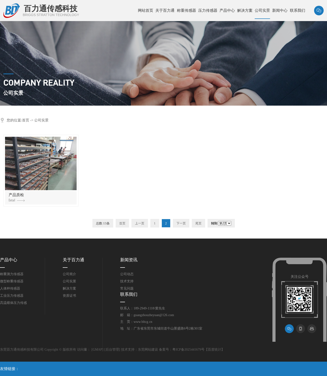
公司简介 (69, 274)
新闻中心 (280, 10)
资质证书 (69, 295)
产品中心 (227, 10)
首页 (25, 120)
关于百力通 (165, 10)
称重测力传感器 (11, 274)
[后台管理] (112, 349)
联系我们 (297, 10)
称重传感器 (186, 10)
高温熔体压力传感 (13, 303)
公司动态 (127, 274)
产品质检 (16, 195)
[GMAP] (97, 349)
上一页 (139, 223)
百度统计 (214, 349)
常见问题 (127, 288)
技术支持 (127, 281)
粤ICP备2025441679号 (188, 349)
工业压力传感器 (11, 295)
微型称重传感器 (11, 281)
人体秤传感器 (10, 288)
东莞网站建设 (148, 349)
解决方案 (245, 10)
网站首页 (145, 10)
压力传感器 (207, 10)
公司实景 (262, 10)
